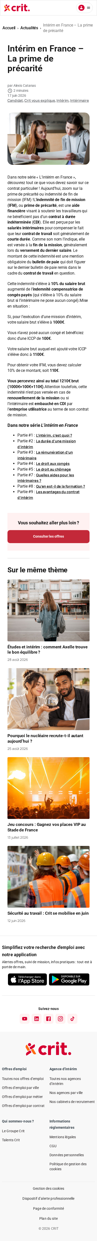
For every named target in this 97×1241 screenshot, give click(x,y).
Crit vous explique (39, 100)
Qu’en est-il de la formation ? (60, 486)
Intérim (62, 100)
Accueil (8, 28)
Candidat (15, 100)
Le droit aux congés (53, 463)
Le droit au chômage (53, 469)
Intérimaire (79, 100)
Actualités (29, 28)
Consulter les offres (48, 536)
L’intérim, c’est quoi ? (54, 435)
